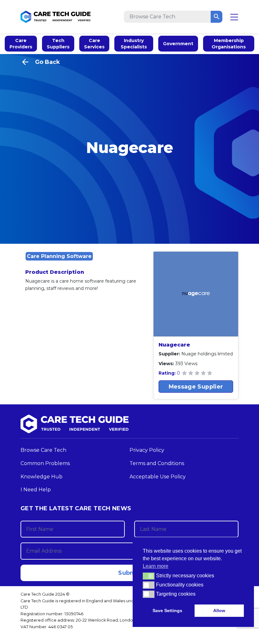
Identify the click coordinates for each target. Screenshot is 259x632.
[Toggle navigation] (234, 17)
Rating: (168, 373)
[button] (148, 576)
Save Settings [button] (167, 610)
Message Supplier (196, 386)
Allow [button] (219, 610)
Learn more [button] (155, 566)
